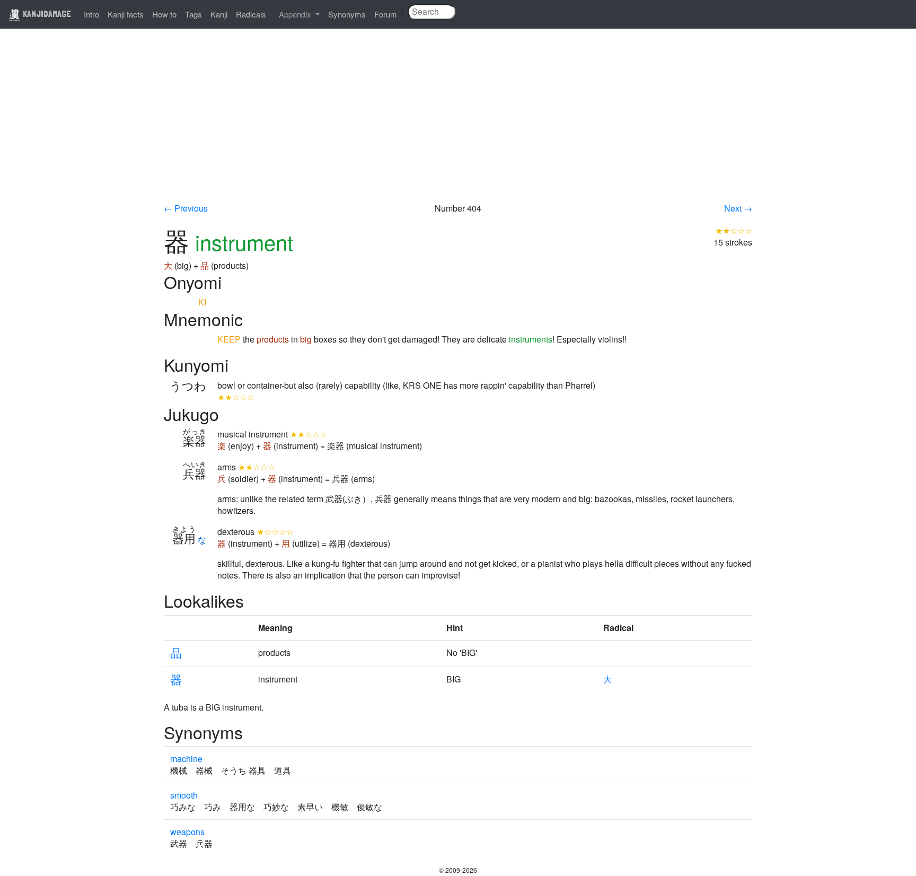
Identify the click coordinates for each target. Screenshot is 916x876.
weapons (187, 832)
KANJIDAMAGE (46, 13)
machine (186, 758)
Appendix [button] (296, 14)
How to (164, 14)
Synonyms (347, 14)
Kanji (218, 14)
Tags (193, 14)
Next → (738, 208)
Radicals (251, 14)
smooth (184, 795)
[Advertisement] (458, 123)
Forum (385, 14)
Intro (91, 14)
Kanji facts (126, 14)
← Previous (186, 208)
